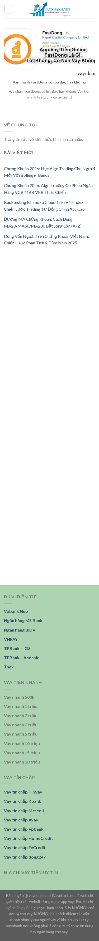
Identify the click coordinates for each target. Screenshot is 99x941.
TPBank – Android (22, 657)
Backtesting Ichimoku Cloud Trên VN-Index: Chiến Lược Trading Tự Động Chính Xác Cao (44, 205)
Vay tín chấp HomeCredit (28, 838)
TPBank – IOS (17, 648)
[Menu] (8, 9)
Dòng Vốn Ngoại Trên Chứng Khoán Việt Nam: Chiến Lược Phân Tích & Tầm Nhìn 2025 (46, 239)
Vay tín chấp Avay (21, 819)
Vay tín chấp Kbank (22, 801)
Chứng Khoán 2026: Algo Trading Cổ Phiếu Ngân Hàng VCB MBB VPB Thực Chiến (48, 189)
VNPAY (11, 639)
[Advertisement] (49, 303)
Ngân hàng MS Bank (23, 620)
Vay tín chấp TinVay (23, 791)
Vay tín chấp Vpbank (24, 828)
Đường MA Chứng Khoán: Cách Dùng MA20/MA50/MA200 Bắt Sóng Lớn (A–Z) (43, 223)
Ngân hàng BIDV (19, 629)
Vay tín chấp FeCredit (25, 847)
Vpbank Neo (16, 611)
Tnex (9, 666)
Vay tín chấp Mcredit (24, 810)
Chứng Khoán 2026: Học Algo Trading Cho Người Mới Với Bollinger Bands (49, 172)
